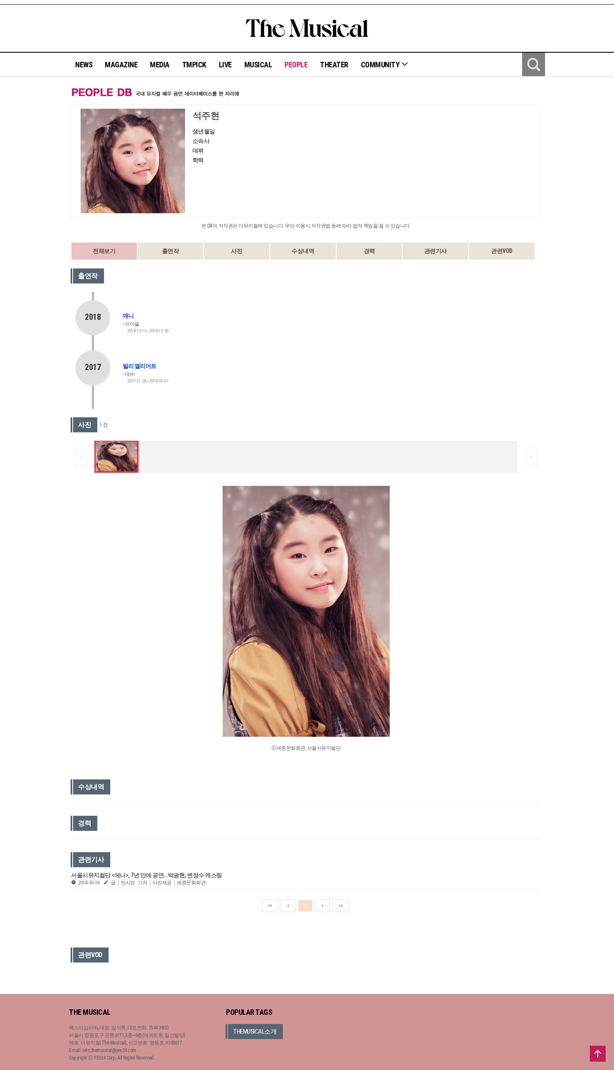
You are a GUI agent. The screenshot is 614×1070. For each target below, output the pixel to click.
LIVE (225, 64)
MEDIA (160, 64)
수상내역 (303, 251)
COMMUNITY (381, 64)
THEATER (334, 64)
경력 (369, 251)
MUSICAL (258, 64)
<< (270, 906)
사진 (236, 251)
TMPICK (194, 64)
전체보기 (104, 251)
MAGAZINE (121, 64)
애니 (128, 315)
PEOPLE (295, 64)
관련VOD (502, 251)
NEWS (83, 64)
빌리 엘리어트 (139, 366)
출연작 (170, 251)
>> (340, 906)
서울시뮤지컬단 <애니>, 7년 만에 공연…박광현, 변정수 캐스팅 (146, 875)
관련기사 (435, 251)
